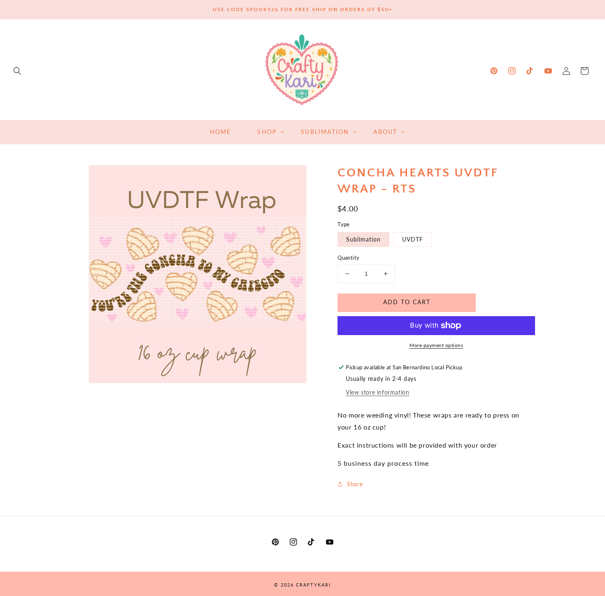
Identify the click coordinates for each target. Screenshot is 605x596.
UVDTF (412, 239)
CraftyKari (313, 584)
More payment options (436, 345)
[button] (17, 71)
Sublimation (363, 239)
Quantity (348, 257)
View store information (377, 392)
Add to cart (406, 301)
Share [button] (355, 484)
